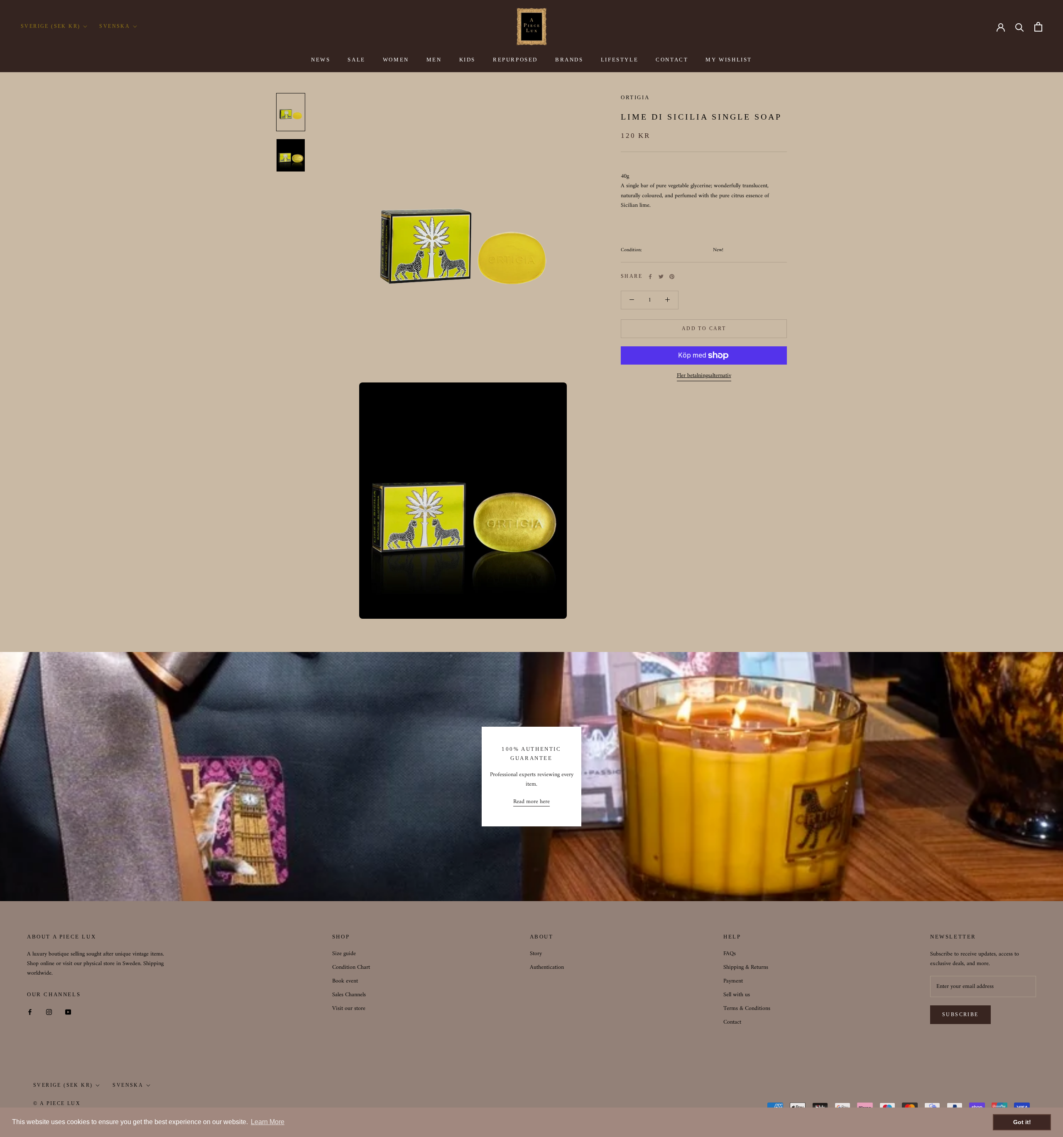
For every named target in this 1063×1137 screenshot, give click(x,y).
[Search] (1019, 26)
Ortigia (635, 97)
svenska (128, 1085)
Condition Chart (351, 967)
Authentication (547, 967)
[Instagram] (49, 1012)
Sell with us (736, 994)
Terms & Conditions (746, 1008)
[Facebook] (650, 276)
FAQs (729, 953)
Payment (733, 981)
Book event (345, 981)
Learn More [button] (267, 1121)
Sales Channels (349, 994)
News (320, 59)
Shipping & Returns (745, 967)
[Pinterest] (671, 276)
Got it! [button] (1022, 1122)
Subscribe (960, 1014)
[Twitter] (661, 276)
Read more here (531, 801)
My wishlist (728, 59)
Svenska (114, 26)
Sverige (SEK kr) (50, 26)
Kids (467, 59)
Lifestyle (619, 59)
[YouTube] (68, 1012)
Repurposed (515, 59)
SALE (356, 59)
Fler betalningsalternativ (704, 375)
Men (434, 59)
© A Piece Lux (57, 1103)
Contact (672, 59)
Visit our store (348, 1008)
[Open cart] (1038, 27)
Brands (569, 59)
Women (396, 59)
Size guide (344, 953)
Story (536, 953)
